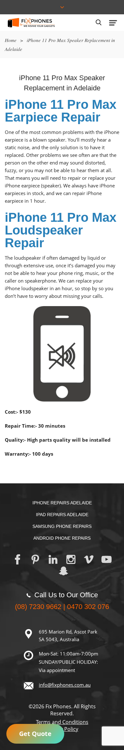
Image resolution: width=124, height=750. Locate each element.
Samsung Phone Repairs (62, 526)
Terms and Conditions (62, 721)
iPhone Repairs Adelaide (62, 502)
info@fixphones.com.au (65, 685)
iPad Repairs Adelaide (62, 514)
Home (11, 40)
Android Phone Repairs (62, 538)
